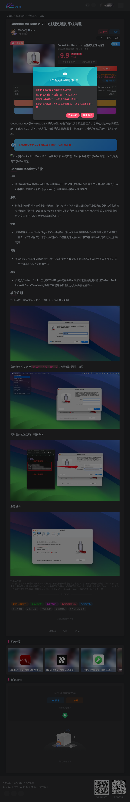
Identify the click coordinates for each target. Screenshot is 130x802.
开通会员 (72, 115)
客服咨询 (87, 115)
